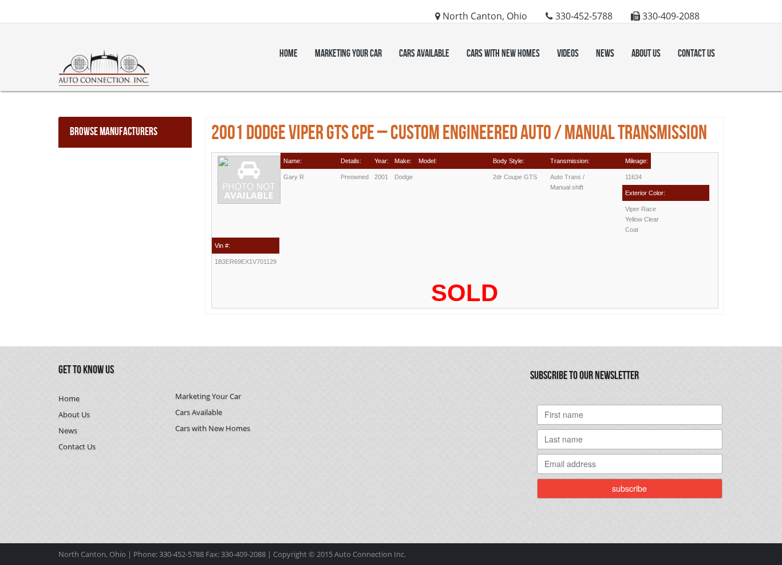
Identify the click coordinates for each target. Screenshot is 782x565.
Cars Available (424, 54)
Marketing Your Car (348, 54)
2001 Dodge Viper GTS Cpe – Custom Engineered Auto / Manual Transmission (459, 133)
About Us (74, 414)
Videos (568, 54)
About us (646, 54)
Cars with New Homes (503, 54)
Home (288, 54)
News (605, 54)
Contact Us (696, 54)
